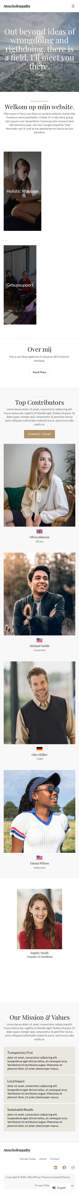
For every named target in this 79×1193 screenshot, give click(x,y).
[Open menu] (73, 6)
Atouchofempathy (17, 6)
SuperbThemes (61, 1177)
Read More (39, 372)
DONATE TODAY (39, 434)
